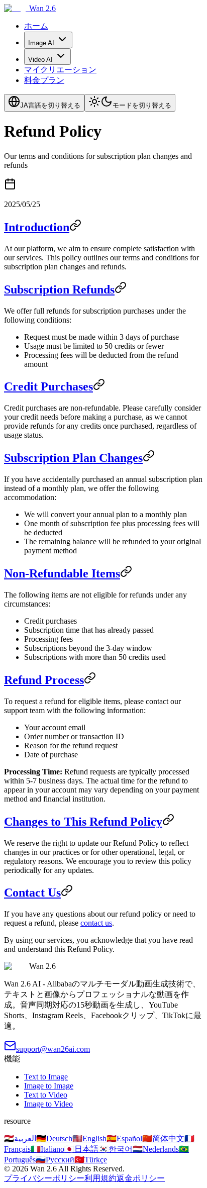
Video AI (40, 59)
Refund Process (44, 679)
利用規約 (100, 1178)
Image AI (41, 43)
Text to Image (46, 1076)
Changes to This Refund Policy (83, 821)
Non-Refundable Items (62, 573)
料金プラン (44, 80)
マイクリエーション (60, 69)
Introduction (36, 227)
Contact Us (32, 892)
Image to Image (48, 1085)
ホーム (36, 26)
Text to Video (45, 1095)
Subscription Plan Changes (73, 457)
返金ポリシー (141, 1178)
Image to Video (48, 1104)
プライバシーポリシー (44, 1178)
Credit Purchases (48, 386)
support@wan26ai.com (53, 1049)
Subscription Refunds (59, 289)
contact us (96, 923)
